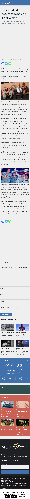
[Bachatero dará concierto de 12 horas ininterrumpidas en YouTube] (22, 422)
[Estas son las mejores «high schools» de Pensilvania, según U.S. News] (7, 404)
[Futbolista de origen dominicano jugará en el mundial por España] (22, 327)
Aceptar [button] (7, 496)
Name (1, 288)
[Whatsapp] (9, 63)
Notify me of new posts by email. (9, 311)
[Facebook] (2, 63)
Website (2, 301)
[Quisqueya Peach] (7, 2)
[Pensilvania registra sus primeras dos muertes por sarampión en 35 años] (22, 404)
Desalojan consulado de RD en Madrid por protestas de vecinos (7, 334)
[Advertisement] (15, 42)
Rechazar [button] (14, 496)
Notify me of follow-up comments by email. (11, 307)
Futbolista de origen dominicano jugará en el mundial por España (22, 334)
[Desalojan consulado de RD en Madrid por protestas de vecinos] (7, 327)
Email (1, 294)
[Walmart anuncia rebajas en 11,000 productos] (7, 422)
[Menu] (28, 3)
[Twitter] (6, 63)
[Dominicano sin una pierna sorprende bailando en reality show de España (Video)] (22, 343)
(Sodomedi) (7, 480)
